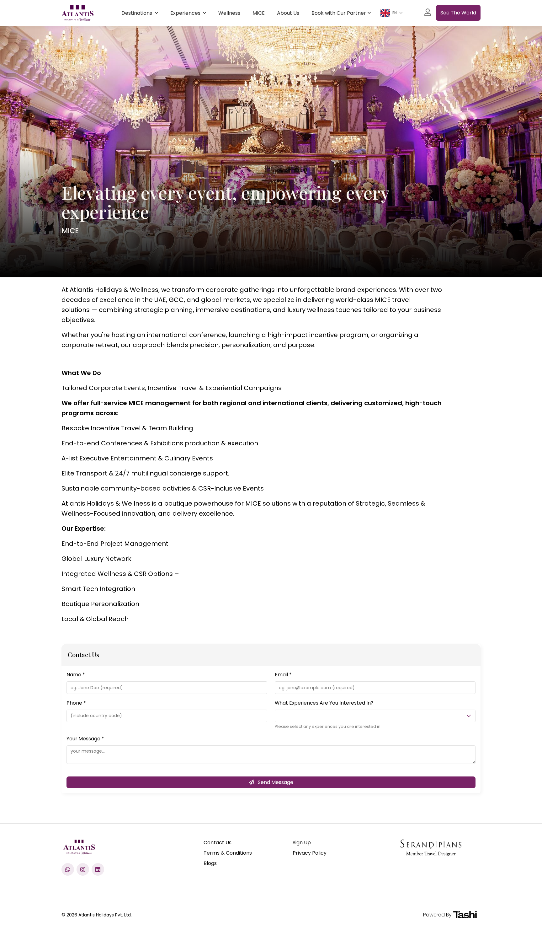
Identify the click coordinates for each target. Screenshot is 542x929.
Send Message (275, 782)
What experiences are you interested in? (324, 703)
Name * (75, 674)
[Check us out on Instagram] (83, 869)
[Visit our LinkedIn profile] (98, 869)
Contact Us (217, 842)
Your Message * (85, 738)
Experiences (186, 13)
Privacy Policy (310, 853)
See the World (458, 12)
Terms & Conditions (228, 853)
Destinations (137, 13)
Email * (283, 674)
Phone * (76, 703)
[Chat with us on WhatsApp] (67, 869)
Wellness (229, 13)
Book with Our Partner (338, 13)
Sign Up (302, 842)
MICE (258, 13)
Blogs (210, 863)
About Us (288, 13)
